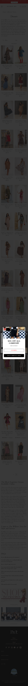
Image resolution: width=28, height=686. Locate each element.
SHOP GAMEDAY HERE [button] (14, 355)
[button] (14, 350)
